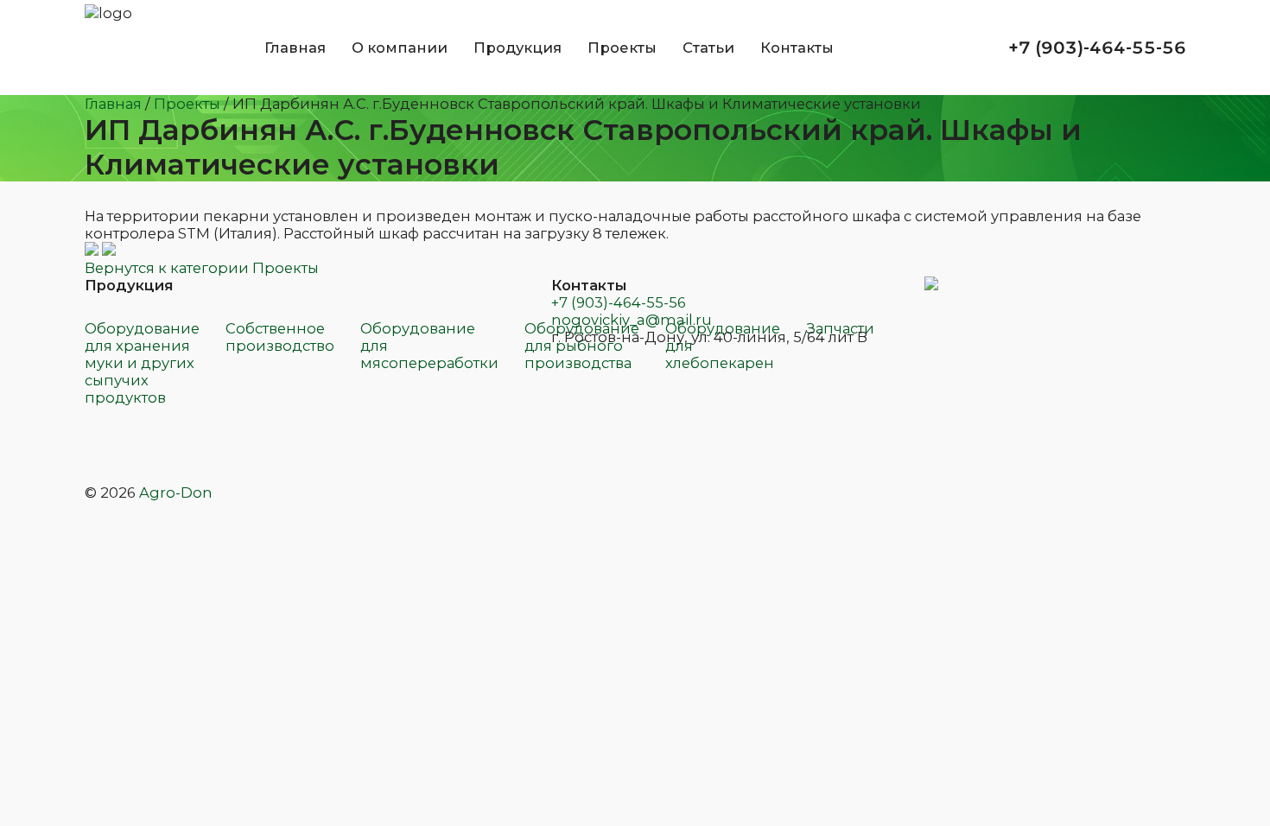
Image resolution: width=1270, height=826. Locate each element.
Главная (295, 47)
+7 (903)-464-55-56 (618, 302)
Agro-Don (176, 492)
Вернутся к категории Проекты (202, 267)
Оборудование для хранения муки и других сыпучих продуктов (142, 363)
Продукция (517, 47)
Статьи (708, 47)
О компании (400, 47)
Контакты (797, 47)
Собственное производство (279, 337)
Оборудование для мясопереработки (429, 346)
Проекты (622, 47)
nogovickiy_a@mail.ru (631, 319)
